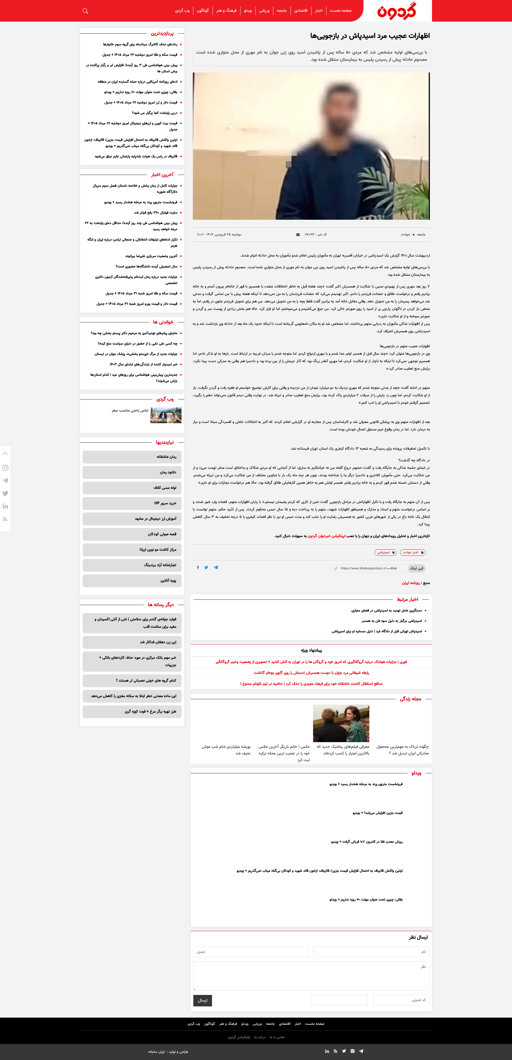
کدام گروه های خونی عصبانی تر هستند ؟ (146, 681)
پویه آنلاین (168, 581)
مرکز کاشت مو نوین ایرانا (158, 550)
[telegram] (216, 567)
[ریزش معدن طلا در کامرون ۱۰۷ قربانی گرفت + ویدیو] (417, 851)
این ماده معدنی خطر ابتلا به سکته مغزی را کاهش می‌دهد (133, 696)
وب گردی (182, 11)
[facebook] (198, 567)
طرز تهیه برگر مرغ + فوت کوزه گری (150, 712)
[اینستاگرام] (5, 469)
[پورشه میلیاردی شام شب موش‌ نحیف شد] (222, 723)
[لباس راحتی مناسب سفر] (166, 415)
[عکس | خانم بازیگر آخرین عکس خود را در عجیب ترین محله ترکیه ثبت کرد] (282, 723)
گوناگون (203, 11)
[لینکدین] (5, 507)
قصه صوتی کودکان (162, 534)
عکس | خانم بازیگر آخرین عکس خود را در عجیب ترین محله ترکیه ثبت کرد (284, 753)
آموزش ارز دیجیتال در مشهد (155, 519)
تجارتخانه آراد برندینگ (160, 565)
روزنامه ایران (411, 583)
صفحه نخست (340, 11)
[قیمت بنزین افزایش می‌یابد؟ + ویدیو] (417, 822)
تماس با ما (277, 1037)
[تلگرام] (5, 482)
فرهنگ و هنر (226, 11)
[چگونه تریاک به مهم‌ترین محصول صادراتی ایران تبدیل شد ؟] (401, 723)
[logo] (398, 11)
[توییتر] (5, 494)
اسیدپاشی (383, 552)
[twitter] (206, 567)
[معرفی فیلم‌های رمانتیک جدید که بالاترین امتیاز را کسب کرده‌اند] (341, 723)
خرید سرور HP (165, 503)
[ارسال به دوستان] (298, 234)
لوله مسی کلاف (165, 488)
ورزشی (264, 11)
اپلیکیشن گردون (239, 1037)
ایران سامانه (156, 1052)
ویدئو (248, 11)
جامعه (282, 11)
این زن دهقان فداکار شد (158, 642)
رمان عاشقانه (166, 457)
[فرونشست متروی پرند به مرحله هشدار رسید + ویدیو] (417, 793)
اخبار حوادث (410, 552)
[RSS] (5, 520)
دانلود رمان (168, 472)
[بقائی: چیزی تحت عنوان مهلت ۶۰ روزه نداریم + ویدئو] (417, 909)
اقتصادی (300, 11)
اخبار (318, 11)
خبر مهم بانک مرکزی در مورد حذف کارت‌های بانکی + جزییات (137, 661)
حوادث (405, 234)
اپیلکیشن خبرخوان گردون (326, 536)
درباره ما (260, 1037)
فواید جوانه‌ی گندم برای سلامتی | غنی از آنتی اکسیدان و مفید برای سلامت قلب (135, 623)
